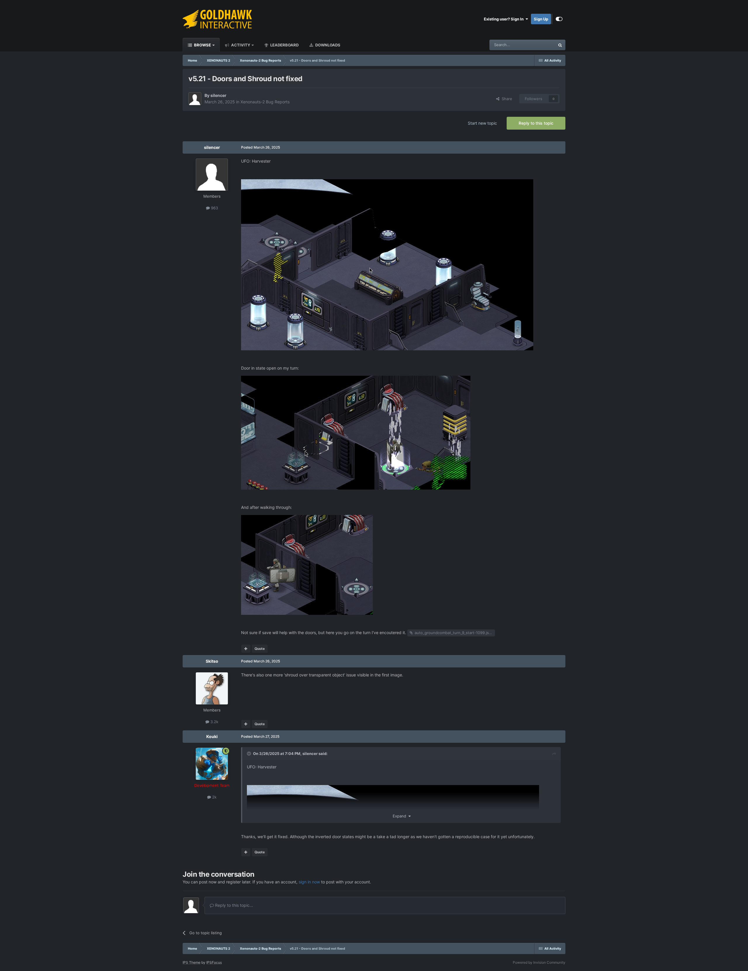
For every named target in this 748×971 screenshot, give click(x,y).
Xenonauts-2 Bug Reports (265, 101)
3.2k (213, 721)
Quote (259, 648)
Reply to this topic (536, 123)
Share (505, 98)
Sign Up (541, 19)
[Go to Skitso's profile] (212, 688)
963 (214, 208)
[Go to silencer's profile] (194, 98)
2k (214, 797)
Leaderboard (284, 45)
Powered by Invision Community (539, 962)
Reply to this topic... (233, 905)
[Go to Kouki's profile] (212, 764)
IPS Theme (191, 962)
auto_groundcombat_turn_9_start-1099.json (454, 632)
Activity (240, 45)
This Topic (538, 45)
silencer (218, 95)
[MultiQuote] (245, 649)
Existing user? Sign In (504, 19)
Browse (202, 45)
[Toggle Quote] (249, 753)
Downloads (327, 45)
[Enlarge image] (355, 432)
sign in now (309, 881)
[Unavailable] (387, 264)
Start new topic (482, 123)
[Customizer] (559, 19)
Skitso (212, 661)
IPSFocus (214, 962)
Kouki (212, 736)
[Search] (560, 45)
